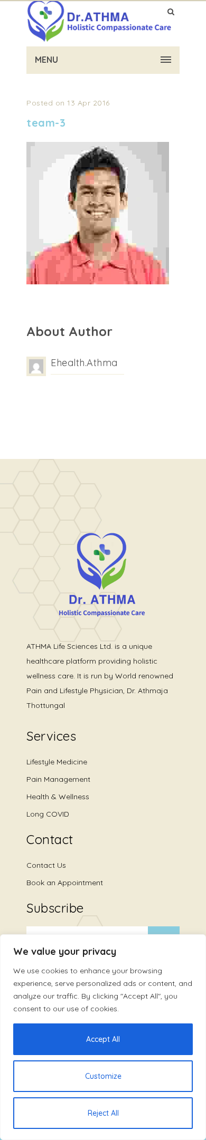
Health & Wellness (57, 796)
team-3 (45, 122)
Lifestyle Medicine (56, 762)
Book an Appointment (64, 882)
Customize (103, 1076)
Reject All (103, 1113)
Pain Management (58, 779)
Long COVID (47, 814)
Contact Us (46, 865)
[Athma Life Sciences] (99, 21)
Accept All (103, 1039)
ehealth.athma (84, 363)
